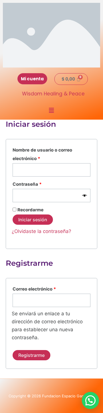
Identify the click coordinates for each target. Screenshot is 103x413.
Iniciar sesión (32, 219)
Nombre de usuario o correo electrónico (42, 153)
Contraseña (38, 183)
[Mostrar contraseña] (84, 195)
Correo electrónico (45, 288)
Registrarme (31, 355)
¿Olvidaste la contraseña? (41, 231)
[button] (51, 110)
